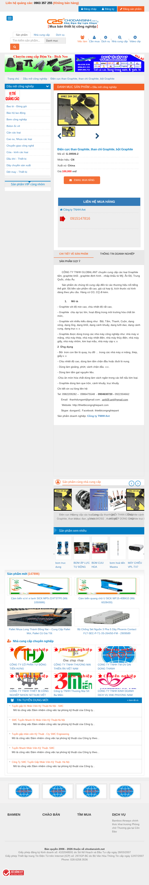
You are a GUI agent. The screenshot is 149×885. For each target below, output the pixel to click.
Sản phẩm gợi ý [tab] (69, 261)
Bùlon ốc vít (13, 126)
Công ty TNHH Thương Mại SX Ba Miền (71, 693)
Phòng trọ (51, 865)
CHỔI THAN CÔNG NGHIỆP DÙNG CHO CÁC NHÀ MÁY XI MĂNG (122, 517)
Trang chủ (13, 78)
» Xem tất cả (132, 700)
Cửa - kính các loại (17, 152)
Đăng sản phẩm (132, 8)
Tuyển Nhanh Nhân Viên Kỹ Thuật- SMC (33, 748)
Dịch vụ (105, 41)
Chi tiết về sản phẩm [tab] (73, 253)
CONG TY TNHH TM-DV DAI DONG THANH (114, 666)
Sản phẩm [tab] (22, 34)
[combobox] (65, 40)
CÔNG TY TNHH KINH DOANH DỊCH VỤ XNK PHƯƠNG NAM (116, 693)
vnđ (74, 171)
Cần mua (94, 41)
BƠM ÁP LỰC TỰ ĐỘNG (82, 564)
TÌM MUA (84, 814)
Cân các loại (14, 132)
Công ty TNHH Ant (74, 209)
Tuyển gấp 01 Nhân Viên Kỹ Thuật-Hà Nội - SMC (37, 706)
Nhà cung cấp (120, 41)
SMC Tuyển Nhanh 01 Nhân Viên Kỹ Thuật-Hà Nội (38, 720)
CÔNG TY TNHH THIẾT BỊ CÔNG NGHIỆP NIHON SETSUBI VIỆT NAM (29, 693)
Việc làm (82, 41)
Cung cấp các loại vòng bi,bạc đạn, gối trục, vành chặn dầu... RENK (85, 517)
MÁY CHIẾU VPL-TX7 (135, 564)
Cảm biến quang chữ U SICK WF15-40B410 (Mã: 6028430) (106, 600)
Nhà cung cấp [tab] (42, 34)
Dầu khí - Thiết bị (16, 158)
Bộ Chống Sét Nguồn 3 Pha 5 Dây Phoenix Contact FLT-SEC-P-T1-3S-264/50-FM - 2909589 (106, 631)
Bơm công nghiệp (17, 119)
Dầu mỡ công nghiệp (35, 78)
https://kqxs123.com (92, 865)
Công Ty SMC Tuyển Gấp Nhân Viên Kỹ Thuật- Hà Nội (40, 762)
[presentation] (131, 483)
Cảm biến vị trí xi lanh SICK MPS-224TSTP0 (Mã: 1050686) (39, 600)
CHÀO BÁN (51, 814)
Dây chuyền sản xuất (19, 165)
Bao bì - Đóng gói (17, 106)
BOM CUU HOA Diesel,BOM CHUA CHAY (99, 565)
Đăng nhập (90, 8)
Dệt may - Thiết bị (17, 171)
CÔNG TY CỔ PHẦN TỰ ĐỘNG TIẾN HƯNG (28, 666)
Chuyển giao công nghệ (20, 145)
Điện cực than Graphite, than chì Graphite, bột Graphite (82, 78)
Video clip (135, 41)
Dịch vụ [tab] (60, 34)
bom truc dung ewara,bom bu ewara (61, 565)
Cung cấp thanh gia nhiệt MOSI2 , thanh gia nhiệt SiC (103, 517)
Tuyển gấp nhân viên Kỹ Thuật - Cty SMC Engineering (40, 734)
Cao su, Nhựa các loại (19, 139)
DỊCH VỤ (119, 814)
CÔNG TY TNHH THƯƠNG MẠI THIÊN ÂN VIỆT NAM (72, 666)
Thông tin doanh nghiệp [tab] (117, 253)
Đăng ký (109, 8)
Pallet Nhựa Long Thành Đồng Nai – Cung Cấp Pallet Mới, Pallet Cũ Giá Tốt (39, 631)
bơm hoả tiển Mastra (117, 564)
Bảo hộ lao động (16, 112)
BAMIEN (13, 814)
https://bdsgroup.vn (70, 865)
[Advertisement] (99, 450)
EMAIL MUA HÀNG (83, 180)
